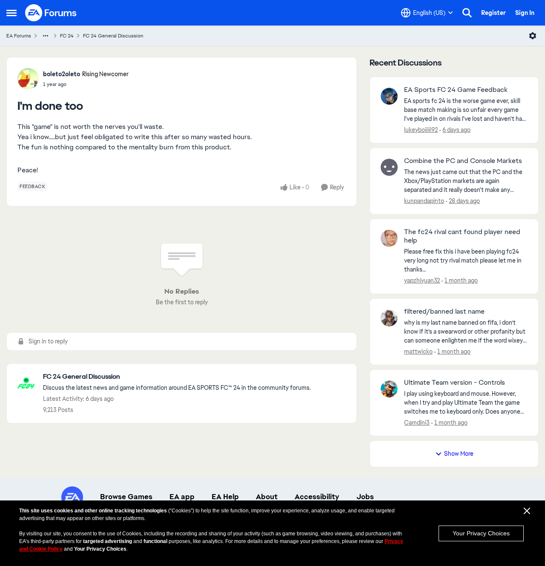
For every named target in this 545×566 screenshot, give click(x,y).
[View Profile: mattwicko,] (389, 317)
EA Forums (18, 35)
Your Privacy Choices (481, 533)
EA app (182, 496)
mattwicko (418, 351)
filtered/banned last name (444, 311)
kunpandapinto (424, 201)
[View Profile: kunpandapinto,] (389, 167)
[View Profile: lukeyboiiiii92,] (389, 96)
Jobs (365, 496)
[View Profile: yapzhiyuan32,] (389, 238)
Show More (458, 453)
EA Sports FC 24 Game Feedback (456, 90)
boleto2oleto (61, 74)
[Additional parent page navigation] (45, 36)
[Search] (467, 13)
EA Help (225, 496)
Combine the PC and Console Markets (463, 161)
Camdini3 (417, 422)
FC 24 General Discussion (113, 35)
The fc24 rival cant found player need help (462, 236)
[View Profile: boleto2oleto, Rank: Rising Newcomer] (28, 78)
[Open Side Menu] (11, 12)
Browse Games (126, 496)
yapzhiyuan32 (422, 280)
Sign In (524, 13)
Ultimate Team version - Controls (454, 382)
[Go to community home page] (51, 12)
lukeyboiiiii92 (421, 130)
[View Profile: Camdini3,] (389, 388)
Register (493, 13)
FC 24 (67, 35)
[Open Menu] (533, 36)
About (267, 496)
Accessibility (317, 496)
